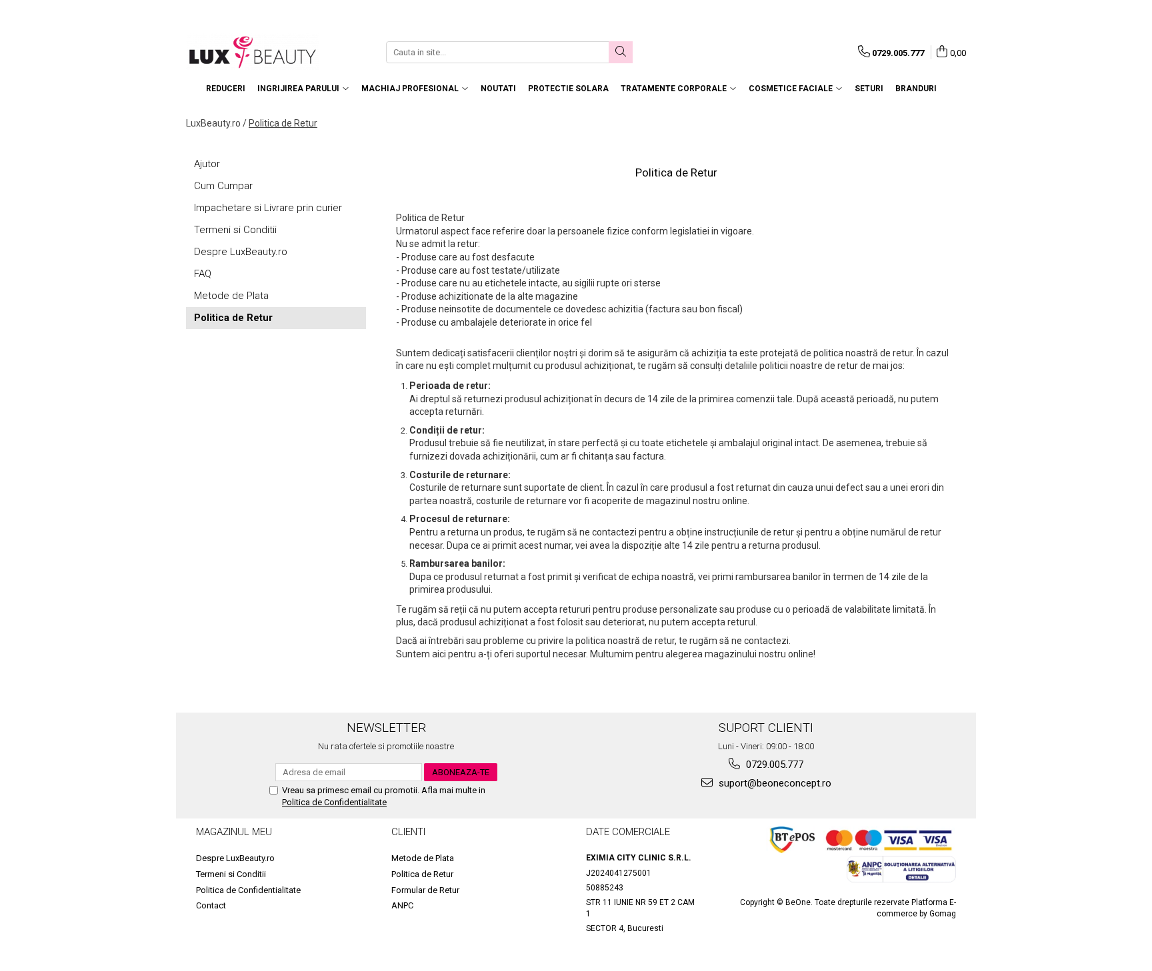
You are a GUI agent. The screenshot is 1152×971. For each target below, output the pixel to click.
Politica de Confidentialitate (334, 802)
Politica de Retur (283, 123)
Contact (211, 905)
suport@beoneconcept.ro (773, 783)
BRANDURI (916, 88)
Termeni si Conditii (235, 230)
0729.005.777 (773, 765)
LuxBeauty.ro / (216, 123)
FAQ (202, 274)
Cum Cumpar (223, 186)
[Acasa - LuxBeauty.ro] (252, 52)
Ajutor (207, 164)
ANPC (402, 905)
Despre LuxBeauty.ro (240, 252)
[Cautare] (621, 52)
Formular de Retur (425, 890)
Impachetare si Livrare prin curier (268, 208)
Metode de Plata (231, 296)
